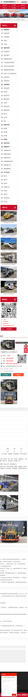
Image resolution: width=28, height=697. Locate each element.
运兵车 (5, 117)
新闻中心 (23, 5)
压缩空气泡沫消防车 (9, 66)
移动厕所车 (7, 106)
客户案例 (14, 8)
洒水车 (23, 19)
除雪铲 (5, 135)
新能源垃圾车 (7, 154)
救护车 (5, 114)
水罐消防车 (7, 51)
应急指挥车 (7, 88)
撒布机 (5, 128)
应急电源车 (7, 33)
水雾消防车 (7, 77)
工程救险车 (7, 37)
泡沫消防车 (7, 55)
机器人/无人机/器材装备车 (8, 74)
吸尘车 (5, 176)
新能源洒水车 (7, 157)
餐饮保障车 (7, 99)
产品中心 (5, 8)
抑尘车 (5, 201)
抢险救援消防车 (8, 59)
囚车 (5, 121)
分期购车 (18, 374)
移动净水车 (7, 95)
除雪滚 (5, 132)
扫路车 (5, 190)
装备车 (5, 40)
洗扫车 (5, 194)
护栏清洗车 (7, 198)
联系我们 (23, 8)
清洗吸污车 (7, 187)
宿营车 (5, 92)
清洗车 (5, 183)
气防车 (5, 44)
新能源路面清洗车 (8, 161)
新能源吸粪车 (7, 168)
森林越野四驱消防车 (9, 70)
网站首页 (5, 5)
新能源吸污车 (7, 165)
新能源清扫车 (7, 150)
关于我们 (14, 5)
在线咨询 (9, 329)
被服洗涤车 (7, 110)
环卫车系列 (18, 19)
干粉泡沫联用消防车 (9, 62)
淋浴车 (5, 103)
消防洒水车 (7, 81)
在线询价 (6, 374)
